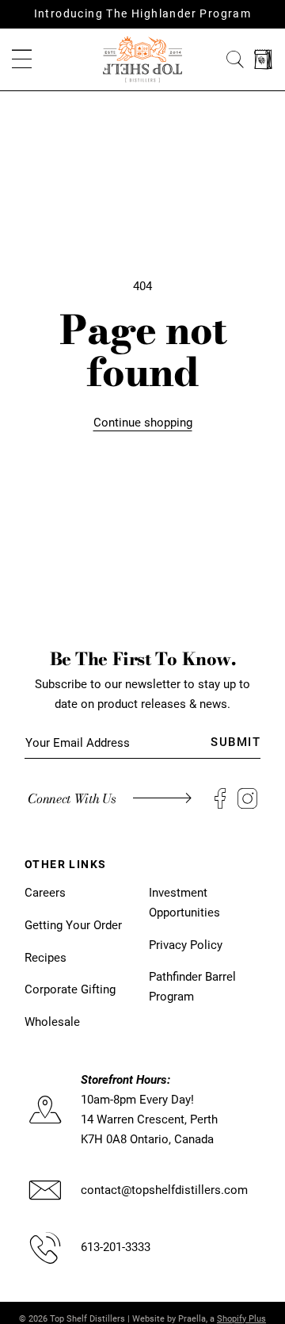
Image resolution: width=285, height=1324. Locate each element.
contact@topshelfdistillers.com (164, 1190)
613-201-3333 (115, 1247)
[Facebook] (220, 799)
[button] (22, 60)
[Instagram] (247, 799)
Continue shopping (142, 422)
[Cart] (263, 60)
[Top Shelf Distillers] (142, 59)
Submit (235, 742)
